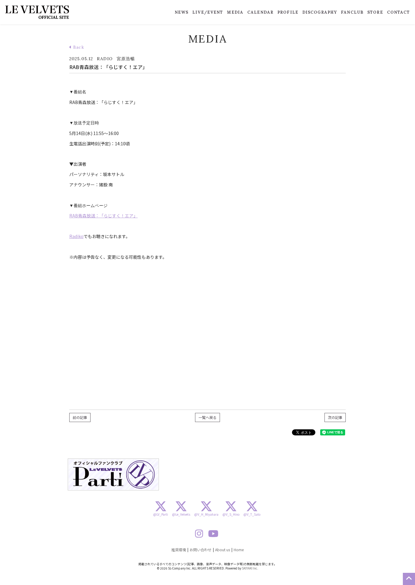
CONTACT (398, 12)
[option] (113, 474)
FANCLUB (352, 12)
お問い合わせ (200, 549)
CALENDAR (260, 12)
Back (78, 47)
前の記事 (80, 417)
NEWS (181, 12)
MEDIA (235, 12)
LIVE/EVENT (207, 12)
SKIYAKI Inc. (250, 568)
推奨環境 (178, 549)
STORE (375, 12)
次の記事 (335, 417)
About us (222, 549)
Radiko (76, 236)
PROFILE (287, 12)
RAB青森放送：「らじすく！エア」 (103, 216)
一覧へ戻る (207, 417)
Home (239, 549)
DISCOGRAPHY (319, 12)
